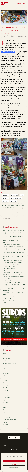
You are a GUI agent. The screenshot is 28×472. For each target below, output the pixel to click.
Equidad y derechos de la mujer (11, 393)
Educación (5, 385)
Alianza (5, 356)
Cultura (5, 378)
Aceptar (14, 461)
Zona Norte (6, 427)
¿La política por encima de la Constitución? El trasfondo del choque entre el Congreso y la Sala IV (14, 232)
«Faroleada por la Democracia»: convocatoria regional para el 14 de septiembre (12, 268)
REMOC (9, 207)
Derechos (5, 383)
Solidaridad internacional (9, 420)
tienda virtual (14, 207)
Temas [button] (23, 3)
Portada (19, 3)
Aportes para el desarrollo (9, 363)
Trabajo (5, 422)
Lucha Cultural (7, 397)
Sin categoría (6, 417)
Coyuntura (5, 375)
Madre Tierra (6, 400)
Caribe (4, 371)
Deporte (5, 380)
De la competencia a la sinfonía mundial (13, 272)
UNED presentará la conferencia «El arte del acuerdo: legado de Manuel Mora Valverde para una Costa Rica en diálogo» (13, 262)
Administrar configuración (14, 467)
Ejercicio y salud (7, 388)
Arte (4, 366)
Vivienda (5, 424)
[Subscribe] (25, 445)
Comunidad (6, 373)
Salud (4, 412)
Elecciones (6, 390)
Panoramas (6, 405)
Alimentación (6, 358)
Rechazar (14, 464)
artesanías (3, 205)
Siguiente (24, 211)
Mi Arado (5, 402)
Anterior (4, 211)
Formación (6, 395)
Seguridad (5, 415)
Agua (4, 353)
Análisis (5, 361)
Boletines (5, 368)
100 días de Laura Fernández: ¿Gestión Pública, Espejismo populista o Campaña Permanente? (13, 276)
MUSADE (9, 205)
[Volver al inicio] (4, 3)
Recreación (6, 410)
